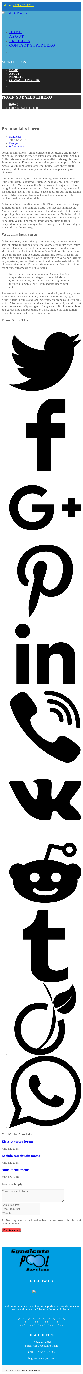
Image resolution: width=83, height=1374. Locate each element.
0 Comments (17, 146)
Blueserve (31, 1370)
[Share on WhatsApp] (45, 1126)
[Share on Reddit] (45, 907)
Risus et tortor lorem (17, 1141)
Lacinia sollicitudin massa (21, 1156)
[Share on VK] (45, 834)
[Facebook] (32, 1322)
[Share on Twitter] (45, 396)
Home (13, 70)
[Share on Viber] (45, 761)
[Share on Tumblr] (45, 980)
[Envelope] (61, 1322)
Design (13, 143)
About (14, 73)
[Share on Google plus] (45, 542)
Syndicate (15, 136)
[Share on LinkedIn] (45, 688)
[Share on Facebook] (45, 469)
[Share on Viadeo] (45, 1053)
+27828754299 (23, 5)
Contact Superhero (24, 80)
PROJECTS (16, 76)
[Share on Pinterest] (45, 615)
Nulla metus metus (15, 1170)
